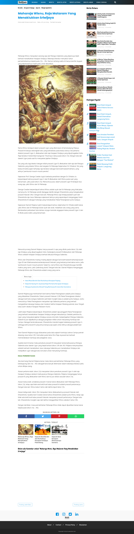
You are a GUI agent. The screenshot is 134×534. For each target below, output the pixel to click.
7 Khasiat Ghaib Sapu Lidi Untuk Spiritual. (106, 79)
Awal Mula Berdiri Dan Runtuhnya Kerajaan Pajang (42, 280)
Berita (51, 2)
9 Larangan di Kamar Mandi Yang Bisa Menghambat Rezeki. (104, 70)
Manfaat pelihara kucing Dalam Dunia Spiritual (105, 33)
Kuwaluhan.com (71, 531)
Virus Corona (101, 2)
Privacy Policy (70, 525)
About (49, 525)
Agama (43, 2)
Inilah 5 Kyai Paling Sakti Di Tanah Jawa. (106, 24)
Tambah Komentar (55, 22)
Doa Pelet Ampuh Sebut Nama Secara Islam (105, 107)
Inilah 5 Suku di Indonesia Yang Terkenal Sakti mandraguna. (106, 15)
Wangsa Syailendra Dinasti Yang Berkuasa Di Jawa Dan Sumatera (48, 287)
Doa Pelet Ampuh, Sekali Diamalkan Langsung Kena (104, 116)
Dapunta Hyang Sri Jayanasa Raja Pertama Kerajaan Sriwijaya (46, 284)
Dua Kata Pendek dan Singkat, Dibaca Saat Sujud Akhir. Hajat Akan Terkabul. (106, 42)
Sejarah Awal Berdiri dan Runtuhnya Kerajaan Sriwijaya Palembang (42, 439)
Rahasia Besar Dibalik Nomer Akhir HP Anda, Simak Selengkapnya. (105, 88)
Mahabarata (24, 7)
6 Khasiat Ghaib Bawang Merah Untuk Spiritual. (105, 51)
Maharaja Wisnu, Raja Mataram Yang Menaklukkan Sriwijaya (25, 439)
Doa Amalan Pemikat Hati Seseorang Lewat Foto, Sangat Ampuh (106, 137)
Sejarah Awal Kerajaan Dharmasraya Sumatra (56, 439)
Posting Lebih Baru (25, 504)
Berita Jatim (61, 2)
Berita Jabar (88, 2)
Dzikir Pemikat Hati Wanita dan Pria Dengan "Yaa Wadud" (105, 157)
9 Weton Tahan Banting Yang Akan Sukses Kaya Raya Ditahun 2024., (105, 61)
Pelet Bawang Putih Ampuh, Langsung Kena (105, 166)
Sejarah (35, 2)
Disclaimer (83, 525)
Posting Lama (78, 504)
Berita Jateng (75, 2)
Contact (58, 525)
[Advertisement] (51, 39)
